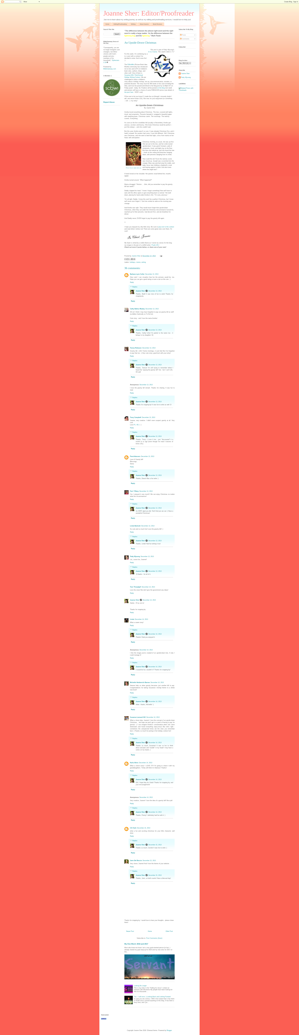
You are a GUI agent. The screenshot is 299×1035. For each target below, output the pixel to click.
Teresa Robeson (136, 348)
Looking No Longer (140, 986)
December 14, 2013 (148, 587)
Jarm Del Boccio (136, 860)
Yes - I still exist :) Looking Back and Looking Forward (152, 997)
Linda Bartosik (135, 526)
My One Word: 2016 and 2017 (136, 944)
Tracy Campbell (135, 417)
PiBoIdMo (130, 64)
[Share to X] (130, 259)
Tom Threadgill (135, 587)
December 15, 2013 (143, 828)
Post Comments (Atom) (154, 938)
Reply (132, 282)
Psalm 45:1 (155, 245)
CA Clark (133, 828)
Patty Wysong (135, 556)
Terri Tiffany (134, 491)
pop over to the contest (166, 227)
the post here (128, 92)
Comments (185, 39)
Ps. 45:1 (136, 425)
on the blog (161, 88)
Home (107, 24)
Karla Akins (134, 763)
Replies (134, 287)
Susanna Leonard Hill (138, 717)
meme (138, 262)
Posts (184, 35)
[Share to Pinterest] (134, 259)
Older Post (169, 931)
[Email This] (125, 259)
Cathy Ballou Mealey (137, 309)
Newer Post (130, 931)
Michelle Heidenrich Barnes (140, 682)
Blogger (169, 1030)
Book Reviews (157, 24)
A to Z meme (152, 52)
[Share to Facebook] (132, 259)
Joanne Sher (140, 291)
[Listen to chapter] (107, 62)
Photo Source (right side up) (133, 167)
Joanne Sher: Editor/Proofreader (148, 13)
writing (143, 262)
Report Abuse (109, 102)
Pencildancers (135, 456)
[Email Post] (160, 256)
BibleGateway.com (109, 69)
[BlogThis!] (127, 259)
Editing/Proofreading (120, 24)
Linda (132, 619)
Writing (133, 24)
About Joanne (144, 24)
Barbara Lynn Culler (137, 274)
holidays (132, 262)
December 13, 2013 (151, 274)
